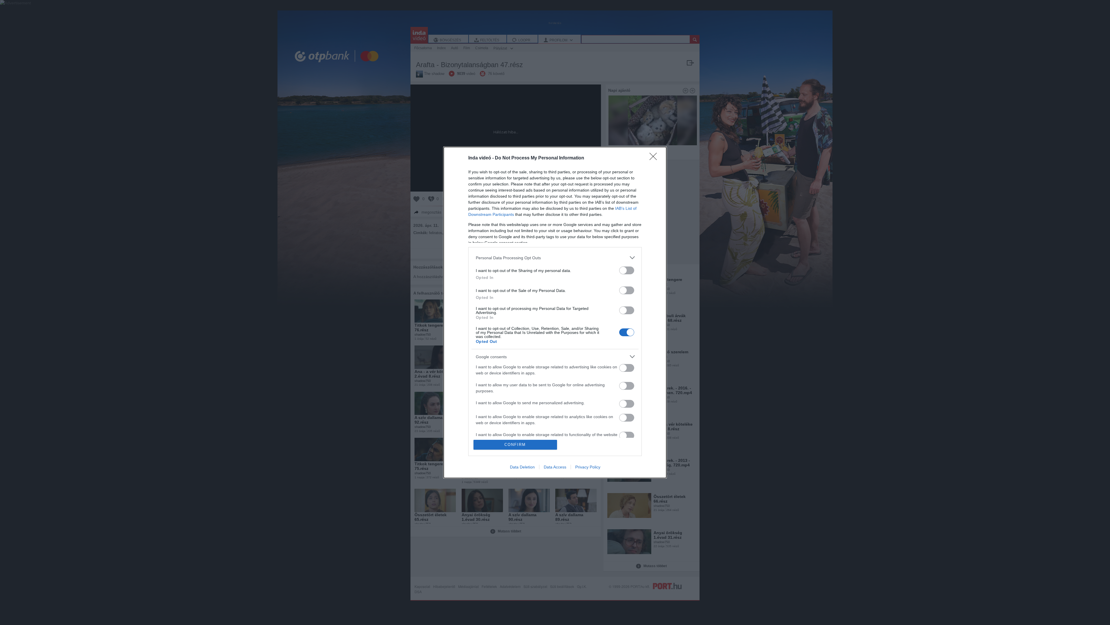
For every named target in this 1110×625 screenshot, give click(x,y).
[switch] (626, 270)
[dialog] (555, 312)
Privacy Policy (587, 467)
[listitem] (555, 258)
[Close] (655, 158)
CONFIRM (515, 444)
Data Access (555, 467)
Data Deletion (522, 467)
